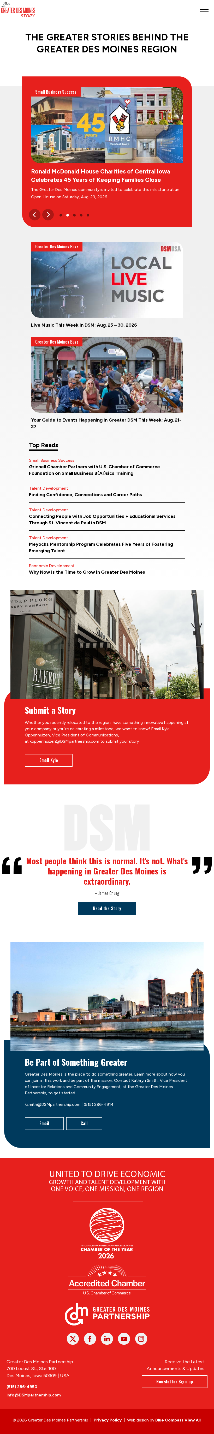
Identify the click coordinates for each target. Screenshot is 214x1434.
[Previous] (34, 214)
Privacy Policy (108, 1420)
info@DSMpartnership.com (34, 1395)
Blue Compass (169, 1420)
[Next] (48, 214)
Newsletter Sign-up (174, 1381)
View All (193, 1420)
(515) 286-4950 (22, 1386)
